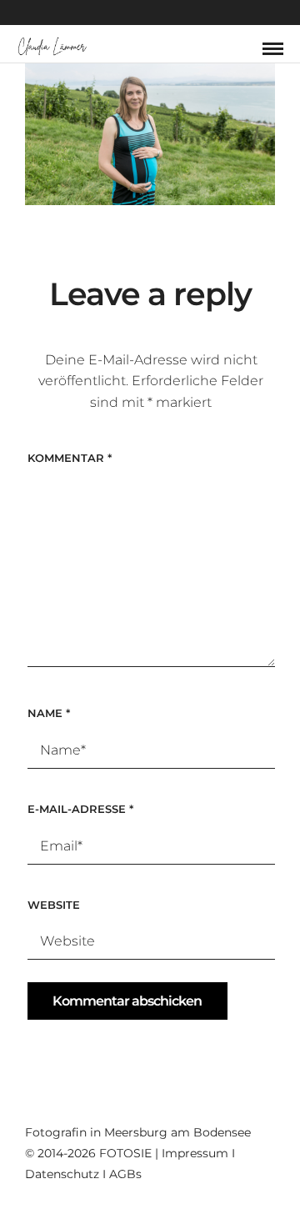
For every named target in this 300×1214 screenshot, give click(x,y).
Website (54, 904)
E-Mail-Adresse (80, 808)
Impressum (195, 1153)
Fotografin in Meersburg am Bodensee (138, 1132)
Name (49, 713)
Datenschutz (62, 1173)
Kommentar (70, 457)
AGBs (125, 1173)
